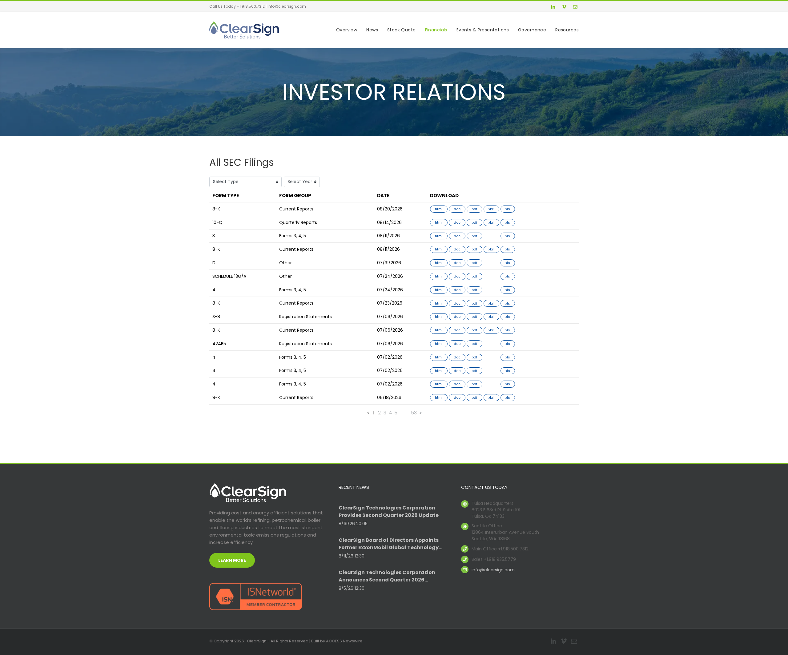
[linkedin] (553, 7)
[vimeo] (564, 7)
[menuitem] (342, 30)
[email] (575, 7)
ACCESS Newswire (344, 641)
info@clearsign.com (286, 6)
